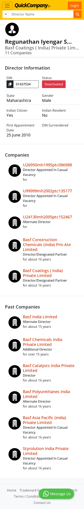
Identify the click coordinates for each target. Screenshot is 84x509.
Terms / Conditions (28, 496)
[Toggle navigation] (7, 6)
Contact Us (42, 502)
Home (11, 490)
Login (75, 5)
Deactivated (54, 84)
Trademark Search (34, 490)
